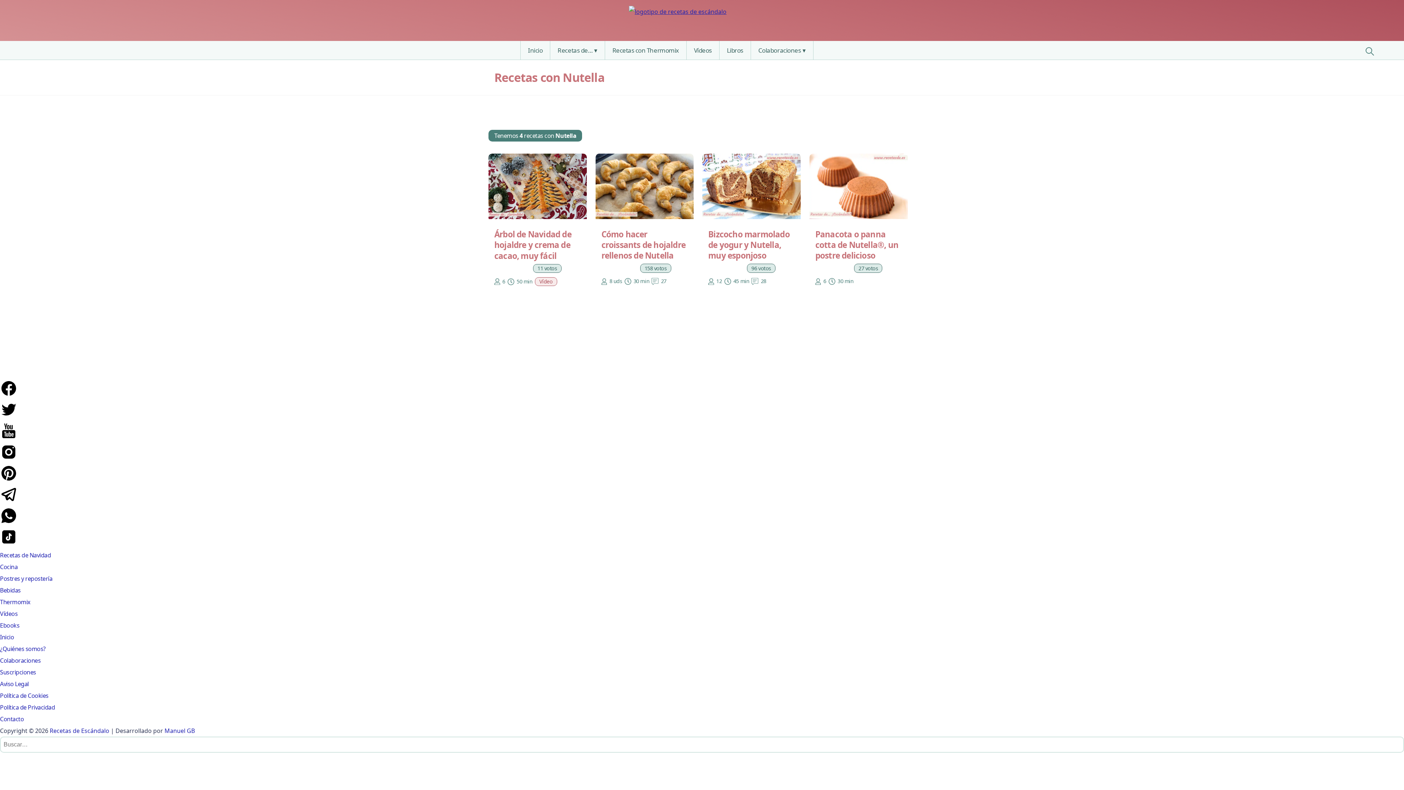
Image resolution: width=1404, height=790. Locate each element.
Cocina (9, 567)
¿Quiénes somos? (23, 649)
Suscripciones (18, 672)
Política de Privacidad (27, 707)
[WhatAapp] (9, 522)
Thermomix (15, 602)
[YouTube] (9, 437)
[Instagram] (9, 459)
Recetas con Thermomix (645, 50)
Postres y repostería (26, 579)
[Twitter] (9, 416)
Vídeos (703, 50)
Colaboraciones (779, 50)
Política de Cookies (24, 696)
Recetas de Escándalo (79, 731)
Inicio (535, 50)
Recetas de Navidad (25, 555)
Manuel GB (180, 731)
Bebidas (10, 590)
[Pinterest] (9, 480)
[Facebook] (9, 395)
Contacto (12, 719)
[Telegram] (9, 501)
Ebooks (9, 625)
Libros (735, 50)
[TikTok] (9, 543)
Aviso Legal (14, 684)
